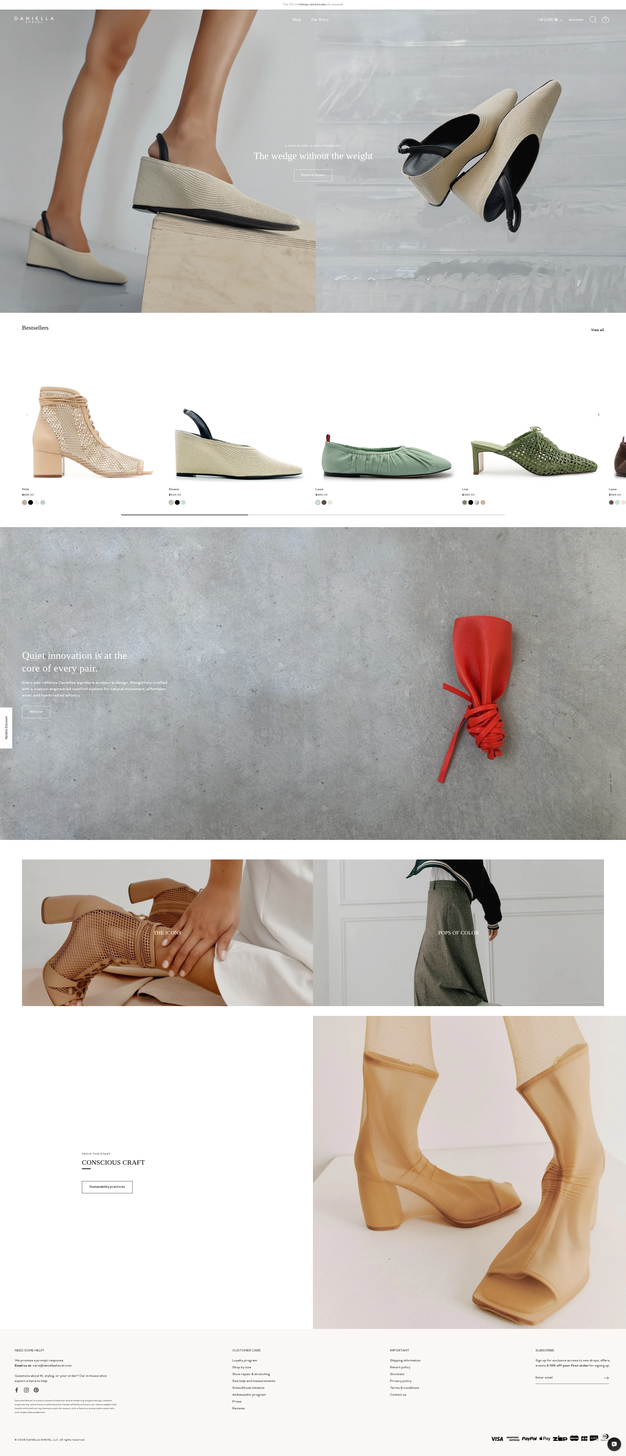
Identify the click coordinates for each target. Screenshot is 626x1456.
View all (252, 781)
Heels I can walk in (251, 747)
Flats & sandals (251, 764)
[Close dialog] (429, 636)
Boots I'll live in (252, 730)
